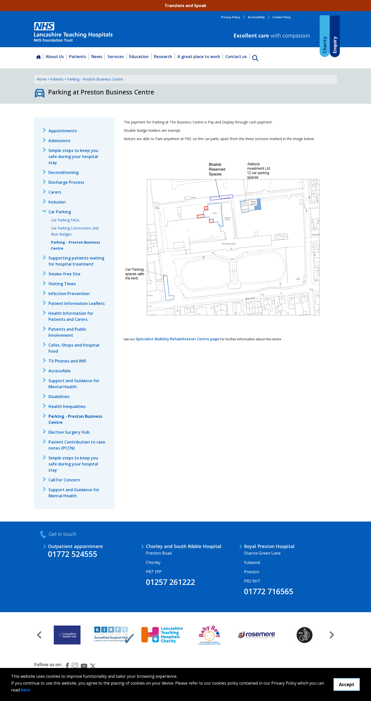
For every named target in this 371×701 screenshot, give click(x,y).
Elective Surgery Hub (69, 432)
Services (116, 56)
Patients (77, 56)
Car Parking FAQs (65, 220)
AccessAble (59, 371)
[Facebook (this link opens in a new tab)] (67, 665)
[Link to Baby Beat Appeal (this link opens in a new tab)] (209, 635)
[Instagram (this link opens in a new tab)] (75, 665)
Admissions (59, 140)
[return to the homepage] (73, 32)
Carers (54, 192)
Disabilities (59, 396)
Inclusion (57, 202)
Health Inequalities (67, 406)
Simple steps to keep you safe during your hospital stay (73, 156)
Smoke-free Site (64, 274)
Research (163, 56)
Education (139, 56)
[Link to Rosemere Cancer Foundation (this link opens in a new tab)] (257, 635)
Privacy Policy (230, 17)
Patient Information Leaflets (76, 303)
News (96, 56)
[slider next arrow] (331, 635)
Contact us (236, 56)
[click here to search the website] (255, 58)
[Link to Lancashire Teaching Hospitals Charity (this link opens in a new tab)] (162, 635)
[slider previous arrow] (39, 635)
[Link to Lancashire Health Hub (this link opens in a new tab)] (67, 635)
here (25, 690)
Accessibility (256, 17)
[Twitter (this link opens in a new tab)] (93, 666)
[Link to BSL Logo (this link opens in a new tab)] (304, 635)
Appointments (62, 131)
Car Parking (59, 212)
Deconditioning (63, 172)
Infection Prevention (69, 293)
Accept (346, 684)
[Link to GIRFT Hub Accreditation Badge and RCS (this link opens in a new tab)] (115, 635)
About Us (55, 56)
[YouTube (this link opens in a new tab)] (84, 666)
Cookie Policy (282, 17)
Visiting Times (62, 284)
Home (42, 79)
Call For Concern (64, 480)
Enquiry (334, 44)
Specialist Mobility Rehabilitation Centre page (177, 338)
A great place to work (198, 56)
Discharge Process (66, 182)
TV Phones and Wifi (67, 361)
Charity (324, 44)
